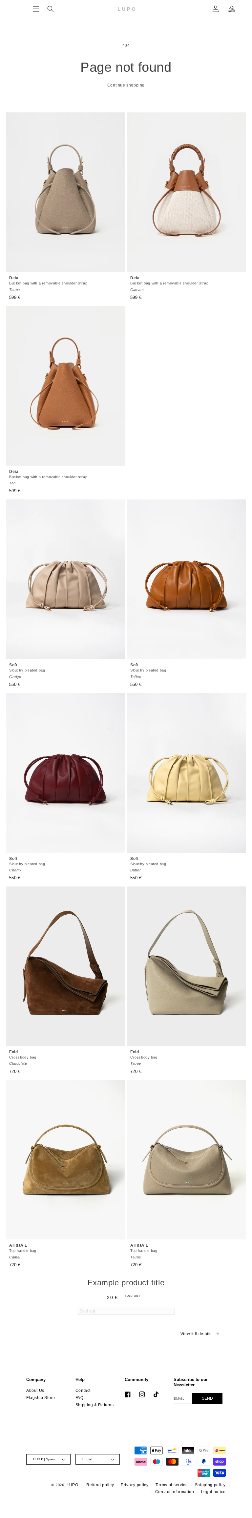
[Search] (50, 9)
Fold (22, 1057)
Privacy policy (135, 1485)
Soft (27, 670)
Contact (83, 1390)
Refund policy (100, 1485)
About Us (35, 1390)
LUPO (72, 1485)
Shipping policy (210, 1485)
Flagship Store (40, 1397)
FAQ (79, 1397)
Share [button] (46, 1337)
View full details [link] (196, 1334)
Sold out (87, 1311)
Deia (48, 283)
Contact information (174, 1491)
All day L (22, 1251)
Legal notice (213, 1491)
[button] (36, 9)
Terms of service (172, 1485)
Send (207, 1398)
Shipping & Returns (94, 1405)
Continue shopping (126, 85)
